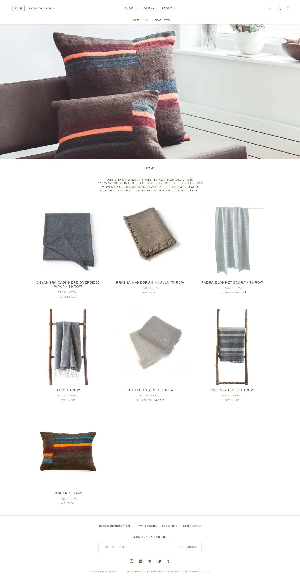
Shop (132, 8)
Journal (149, 8)
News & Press (146, 526)
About (170, 8)
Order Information (114, 526)
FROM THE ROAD (109, 571)
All (146, 20)
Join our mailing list (150, 537)
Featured (162, 20)
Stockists (169, 526)
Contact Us (192, 526)
